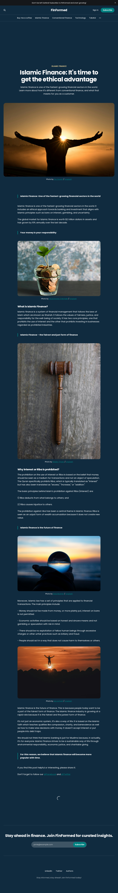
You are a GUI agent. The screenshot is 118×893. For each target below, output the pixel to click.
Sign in (95, 10)
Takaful (92, 18)
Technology (80, 18)
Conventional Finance (62, 18)
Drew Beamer (58, 594)
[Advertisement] (59, 38)
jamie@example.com (59, 844)
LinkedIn (48, 871)
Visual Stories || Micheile (58, 299)
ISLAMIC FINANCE (59, 66)
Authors (69, 871)
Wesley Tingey (58, 462)
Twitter (59, 871)
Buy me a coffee (24, 18)
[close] (115, 3)
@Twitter (66, 774)
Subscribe (107, 10)
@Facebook (50, 774)
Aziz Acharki (58, 701)
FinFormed (59, 10)
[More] (100, 18)
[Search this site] (4, 10)
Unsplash (68, 179)
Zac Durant (58, 179)
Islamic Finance (42, 18)
